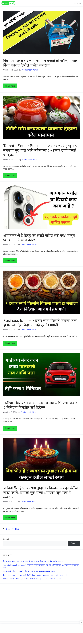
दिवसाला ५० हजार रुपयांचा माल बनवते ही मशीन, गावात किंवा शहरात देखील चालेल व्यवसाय (40, 62)
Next (18, 529)
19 (12, 529)
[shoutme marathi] (8, 3)
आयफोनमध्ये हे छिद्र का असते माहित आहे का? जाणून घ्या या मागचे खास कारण (29, 571)
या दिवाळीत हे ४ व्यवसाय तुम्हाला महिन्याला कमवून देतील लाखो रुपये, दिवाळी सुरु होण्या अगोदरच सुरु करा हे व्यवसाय (40, 492)
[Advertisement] (41, 603)
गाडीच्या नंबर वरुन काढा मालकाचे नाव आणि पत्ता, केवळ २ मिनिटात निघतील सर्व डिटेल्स (40, 405)
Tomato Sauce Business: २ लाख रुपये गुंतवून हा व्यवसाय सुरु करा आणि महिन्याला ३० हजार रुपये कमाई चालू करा (40, 150)
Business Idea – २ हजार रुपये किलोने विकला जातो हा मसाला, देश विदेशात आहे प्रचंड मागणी (40, 322)
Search (6, 539)
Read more (10, 86)
